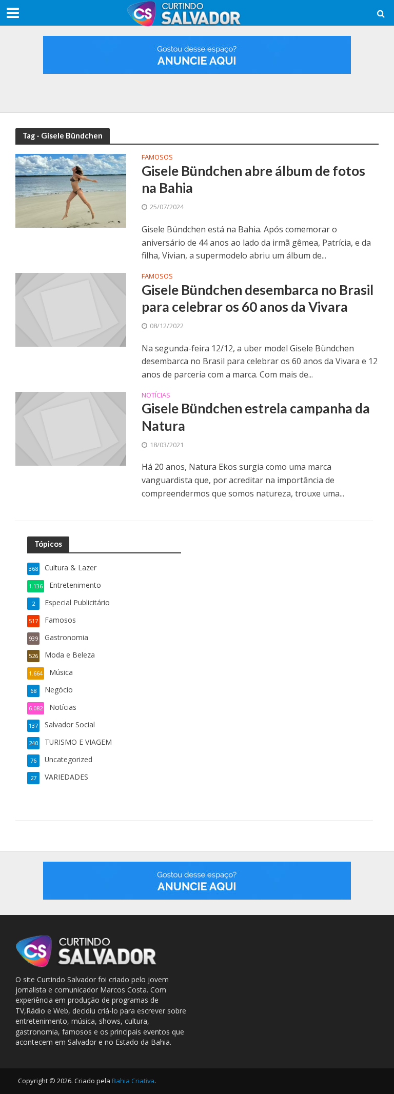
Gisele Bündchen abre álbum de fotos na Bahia (253, 179)
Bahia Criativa (133, 1080)
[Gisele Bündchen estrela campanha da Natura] (70, 427)
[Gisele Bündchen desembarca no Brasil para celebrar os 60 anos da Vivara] (70, 308)
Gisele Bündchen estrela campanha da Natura (256, 417)
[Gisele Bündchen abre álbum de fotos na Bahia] (70, 189)
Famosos (157, 158)
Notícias (156, 396)
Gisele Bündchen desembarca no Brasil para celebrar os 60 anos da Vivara (257, 298)
